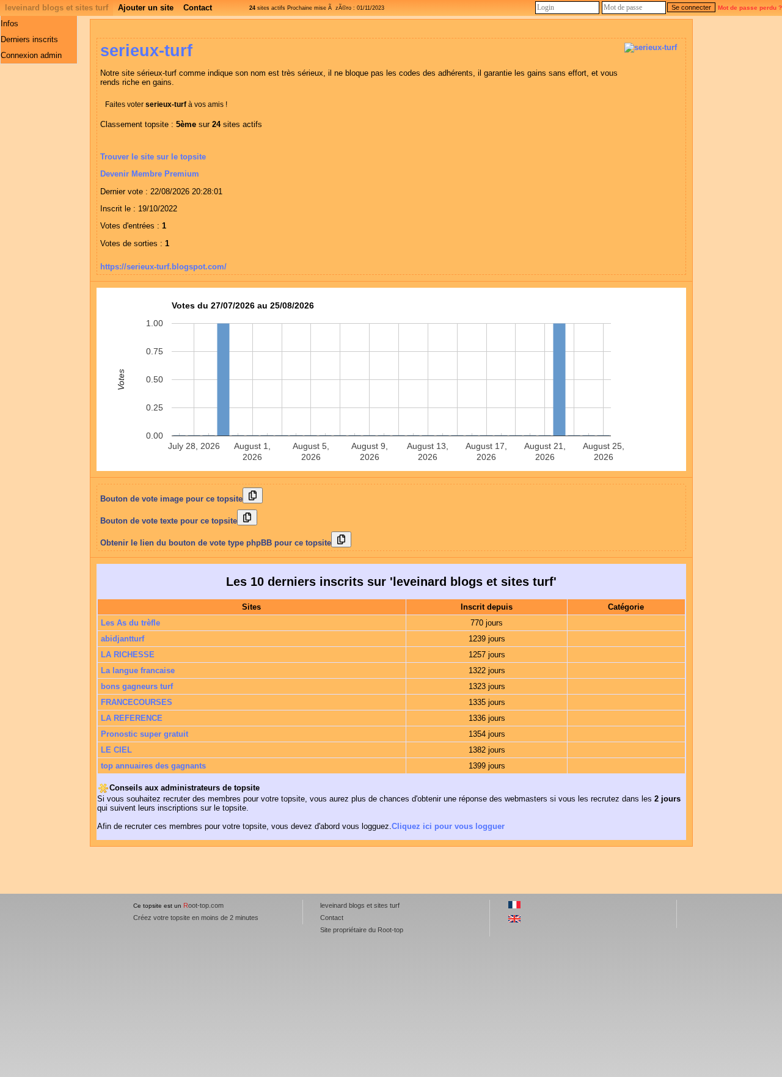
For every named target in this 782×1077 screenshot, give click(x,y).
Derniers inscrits (29, 39)
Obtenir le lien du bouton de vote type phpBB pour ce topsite (215, 542)
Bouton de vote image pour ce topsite (171, 498)
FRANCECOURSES (136, 702)
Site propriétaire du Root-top (361, 929)
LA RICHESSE (128, 654)
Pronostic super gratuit (144, 734)
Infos (9, 23)
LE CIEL (116, 749)
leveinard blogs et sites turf (56, 7)
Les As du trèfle (130, 622)
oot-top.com (203, 905)
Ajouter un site (146, 7)
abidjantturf (122, 638)
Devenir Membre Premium (149, 173)
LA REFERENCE (132, 718)
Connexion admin (31, 55)
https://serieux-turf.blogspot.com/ (163, 266)
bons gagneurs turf (137, 686)
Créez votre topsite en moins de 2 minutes (195, 917)
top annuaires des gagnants (153, 765)
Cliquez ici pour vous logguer (448, 826)
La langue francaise (138, 670)
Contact (197, 7)
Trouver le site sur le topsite (153, 156)
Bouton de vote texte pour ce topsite (168, 520)
